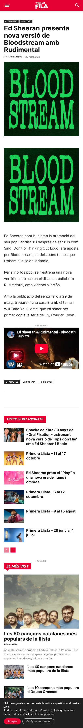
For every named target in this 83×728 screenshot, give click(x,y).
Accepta (12, 721)
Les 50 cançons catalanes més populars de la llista (40, 636)
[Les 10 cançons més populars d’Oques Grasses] (14, 693)
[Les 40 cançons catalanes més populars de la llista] (14, 672)
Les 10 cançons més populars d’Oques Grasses (53, 690)
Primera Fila (10, 644)
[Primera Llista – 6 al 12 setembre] (14, 497)
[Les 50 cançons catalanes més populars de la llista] (41, 602)
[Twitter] (27, 399)
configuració (46, 714)
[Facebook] (36, 399)
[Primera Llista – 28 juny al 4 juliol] (14, 535)
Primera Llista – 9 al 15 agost (51, 511)
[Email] (45, 399)
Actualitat (11, 21)
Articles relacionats (24, 419)
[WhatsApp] (8, 399)
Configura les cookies (38, 721)
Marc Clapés (15, 56)
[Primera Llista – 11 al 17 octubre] (14, 458)
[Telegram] (17, 399)
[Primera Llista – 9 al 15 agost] (14, 516)
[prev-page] (6, 550)
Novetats (26, 21)
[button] (6, 5)
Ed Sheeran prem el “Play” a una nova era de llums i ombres (50, 477)
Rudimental (46, 381)
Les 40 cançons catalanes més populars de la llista (50, 669)
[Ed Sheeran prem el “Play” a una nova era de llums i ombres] (14, 477)
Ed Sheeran (29, 381)
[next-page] (13, 550)
